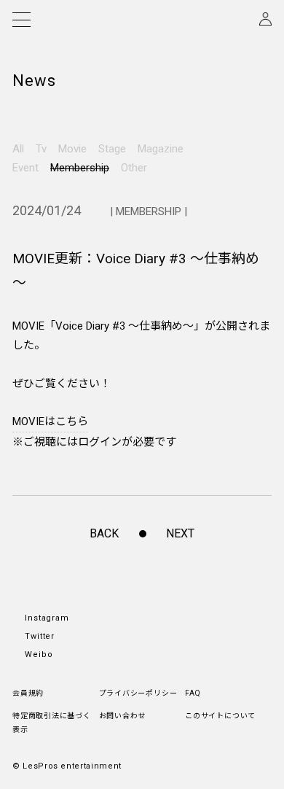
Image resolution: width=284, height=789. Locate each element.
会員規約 (28, 693)
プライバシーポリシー (138, 693)
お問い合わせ (122, 716)
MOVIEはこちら (50, 421)
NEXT (180, 534)
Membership (79, 167)
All (18, 148)
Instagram (47, 618)
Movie (72, 148)
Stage (112, 148)
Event (25, 167)
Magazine (161, 148)
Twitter (40, 636)
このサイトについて (220, 716)
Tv (41, 148)
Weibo (39, 654)
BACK (104, 534)
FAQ (192, 693)
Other (134, 167)
